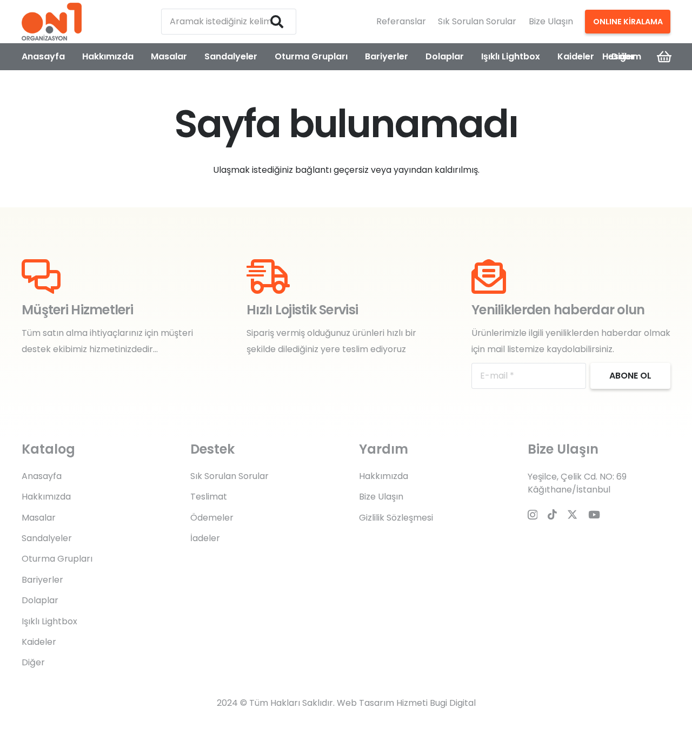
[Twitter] (572, 514)
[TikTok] (552, 514)
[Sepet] (664, 56)
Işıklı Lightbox (49, 621)
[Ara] (276, 22)
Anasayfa (42, 476)
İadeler (205, 538)
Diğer (33, 662)
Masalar (39, 517)
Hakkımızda (46, 496)
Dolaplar (40, 600)
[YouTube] (594, 514)
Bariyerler (42, 580)
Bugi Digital (453, 703)
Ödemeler (212, 517)
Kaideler (39, 642)
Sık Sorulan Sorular (477, 21)
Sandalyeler (47, 538)
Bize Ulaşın (551, 21)
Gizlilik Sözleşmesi (396, 517)
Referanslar (401, 21)
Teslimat (208, 496)
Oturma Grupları (57, 558)
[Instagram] (532, 515)
